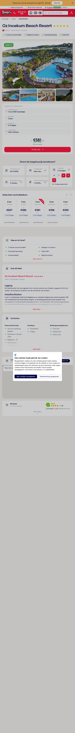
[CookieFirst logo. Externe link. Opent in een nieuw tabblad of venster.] (16, 355)
